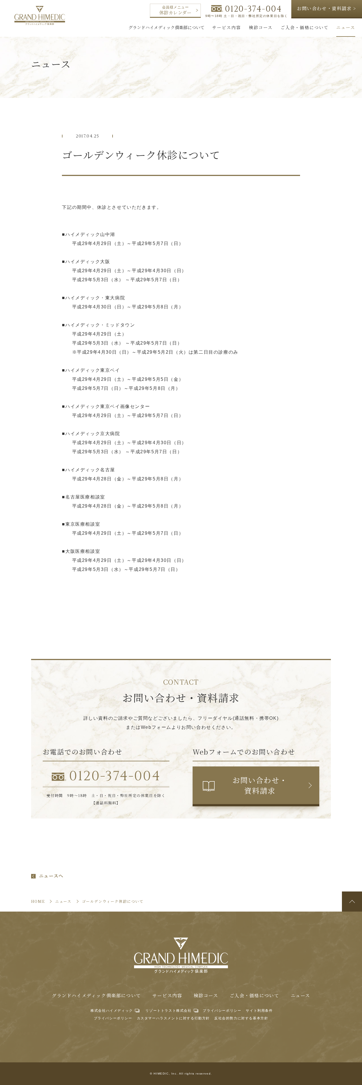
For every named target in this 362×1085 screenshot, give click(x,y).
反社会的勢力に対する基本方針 (241, 1018)
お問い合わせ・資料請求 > (326, 8)
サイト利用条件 (259, 1011)
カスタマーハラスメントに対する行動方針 (173, 1018)
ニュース (300, 995)
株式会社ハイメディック (111, 1011)
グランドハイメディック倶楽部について (96, 995)
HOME (38, 901)
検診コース (206, 995)
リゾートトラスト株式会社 (168, 1011)
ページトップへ (352, 901)
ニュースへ (51, 876)
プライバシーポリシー (222, 1011)
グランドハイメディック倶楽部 (39, 15)
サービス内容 (167, 995)
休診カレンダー (175, 10)
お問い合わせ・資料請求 (259, 785)
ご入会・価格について (254, 995)
